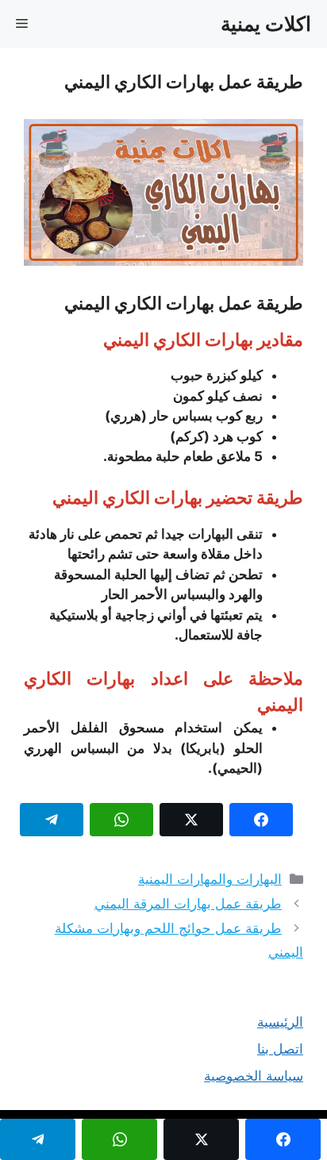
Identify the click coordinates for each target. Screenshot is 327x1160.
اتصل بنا (280, 1049)
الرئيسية (280, 1022)
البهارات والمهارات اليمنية (210, 879)
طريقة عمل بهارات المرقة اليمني (188, 904)
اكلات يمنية (266, 24)
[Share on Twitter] (191, 819)
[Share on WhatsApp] (121, 819)
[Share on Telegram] (51, 819)
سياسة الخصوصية (253, 1076)
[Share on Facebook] (261, 819)
